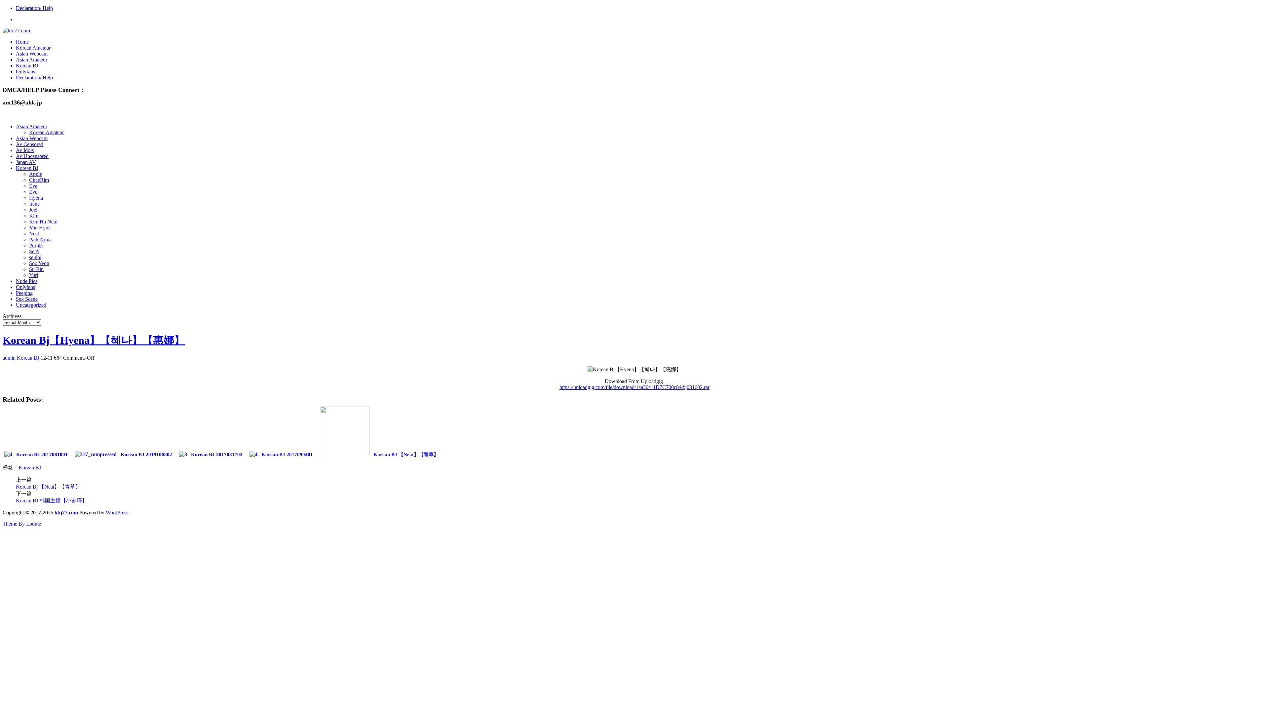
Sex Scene (27, 299)
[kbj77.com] (16, 30)
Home (22, 42)
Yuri (33, 275)
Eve (33, 192)
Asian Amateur (31, 59)
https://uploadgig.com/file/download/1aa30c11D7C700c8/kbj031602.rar (634, 387)
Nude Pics (26, 281)
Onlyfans (25, 71)
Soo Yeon (39, 263)
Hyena (36, 198)
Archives (12, 316)
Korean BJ (27, 65)
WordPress (117, 512)
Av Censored (29, 144)
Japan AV (26, 162)
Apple (35, 174)
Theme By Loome (22, 524)
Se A (34, 251)
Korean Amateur (33, 48)
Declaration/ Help (34, 8)
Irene (34, 204)
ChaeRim (39, 180)
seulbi (35, 257)
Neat (34, 233)
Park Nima (40, 239)
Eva (33, 186)
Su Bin (36, 269)
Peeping (24, 293)
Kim (33, 215)
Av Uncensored (32, 156)
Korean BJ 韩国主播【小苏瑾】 (51, 500)
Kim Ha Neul (43, 221)
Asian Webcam (32, 54)
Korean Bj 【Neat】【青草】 (48, 487)
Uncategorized (31, 305)
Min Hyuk (40, 227)
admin (9, 358)
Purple (36, 245)
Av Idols (25, 150)
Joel (33, 210)
